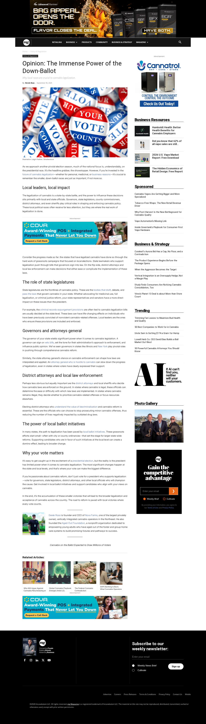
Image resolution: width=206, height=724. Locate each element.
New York (103, 346)
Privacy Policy (168, 508)
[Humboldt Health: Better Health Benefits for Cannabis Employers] (142, 131)
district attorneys (84, 383)
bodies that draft (102, 290)
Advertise (107, 694)
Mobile (188, 694)
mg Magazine (73, 704)
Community (102, 42)
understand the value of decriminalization (76, 406)
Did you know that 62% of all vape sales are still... (167, 143)
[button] (180, 42)
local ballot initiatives (94, 431)
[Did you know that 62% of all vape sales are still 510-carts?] (142, 145)
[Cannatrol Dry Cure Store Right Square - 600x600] (159, 107)
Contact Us (177, 694)
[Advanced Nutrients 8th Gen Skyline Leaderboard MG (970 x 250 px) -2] (103, 19)
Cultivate (171, 499)
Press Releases (130, 694)
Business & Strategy (122, 42)
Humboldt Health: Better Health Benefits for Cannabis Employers (166, 130)
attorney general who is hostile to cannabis (73, 362)
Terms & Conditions (147, 694)
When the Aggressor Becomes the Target (155, 269)
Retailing (57, 42)
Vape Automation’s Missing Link (150, 221)
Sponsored (144, 187)
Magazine (141, 42)
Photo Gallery (146, 403)
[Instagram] (31, 660)
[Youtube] (49, 660)
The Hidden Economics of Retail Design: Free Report (167, 170)
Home (25, 51)
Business (70, 42)
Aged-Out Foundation (73, 523)
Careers (117, 694)
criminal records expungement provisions (61, 309)
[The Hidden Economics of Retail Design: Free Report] (142, 172)
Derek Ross (29, 83)
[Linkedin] (37, 660)
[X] (43, 660)
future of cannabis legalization (38, 174)
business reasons (101, 174)
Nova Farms (91, 515)
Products (87, 42)
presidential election (82, 460)
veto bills (49, 342)
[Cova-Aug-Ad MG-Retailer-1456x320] (74, 233)
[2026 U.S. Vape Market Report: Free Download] (142, 158)
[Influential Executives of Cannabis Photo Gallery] (159, 426)
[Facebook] (24, 660)
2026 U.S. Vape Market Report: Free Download (165, 156)
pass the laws (29, 294)
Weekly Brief (153, 499)
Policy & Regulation (30, 56)
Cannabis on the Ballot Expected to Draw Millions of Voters (80, 545)
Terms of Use (152, 508)
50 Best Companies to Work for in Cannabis (157, 327)
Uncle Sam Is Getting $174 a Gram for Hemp (157, 333)
